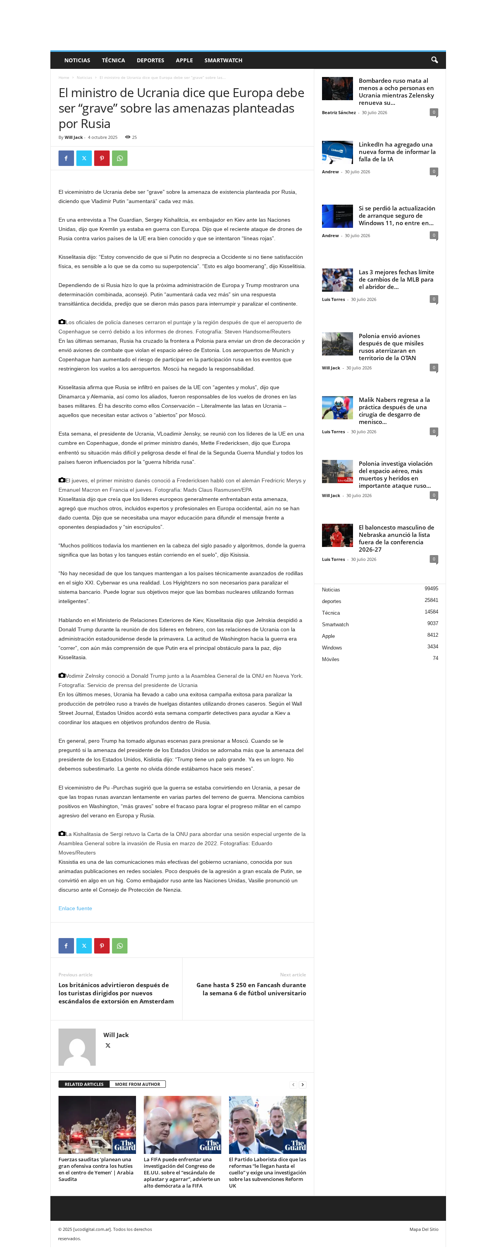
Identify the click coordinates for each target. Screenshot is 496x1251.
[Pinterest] (102, 158)
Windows (332, 648)
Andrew (330, 171)
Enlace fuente (75, 908)
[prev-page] (293, 1084)
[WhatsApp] (119, 158)
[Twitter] (84, 158)
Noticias (77, 60)
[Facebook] (66, 158)
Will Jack (74, 137)
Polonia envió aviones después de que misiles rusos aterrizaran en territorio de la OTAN (391, 347)
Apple (184, 60)
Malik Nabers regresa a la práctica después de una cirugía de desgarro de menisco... (394, 411)
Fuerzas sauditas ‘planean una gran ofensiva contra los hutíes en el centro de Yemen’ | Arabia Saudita (96, 1169)
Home (64, 77)
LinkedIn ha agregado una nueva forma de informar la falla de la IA (397, 151)
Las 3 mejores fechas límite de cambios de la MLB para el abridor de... (396, 279)
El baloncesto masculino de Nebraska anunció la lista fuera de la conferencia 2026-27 (396, 538)
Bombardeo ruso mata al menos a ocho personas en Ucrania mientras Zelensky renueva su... (396, 91)
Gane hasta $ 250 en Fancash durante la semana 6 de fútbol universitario (251, 989)
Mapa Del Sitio (424, 1229)
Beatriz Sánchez (339, 112)
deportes (150, 60)
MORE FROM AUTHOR (137, 1084)
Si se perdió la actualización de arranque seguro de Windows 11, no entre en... (397, 215)
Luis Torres (333, 299)
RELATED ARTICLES (84, 1084)
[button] (434, 60)
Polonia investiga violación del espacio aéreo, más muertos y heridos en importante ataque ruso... (396, 474)
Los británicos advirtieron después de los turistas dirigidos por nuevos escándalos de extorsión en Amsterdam (116, 993)
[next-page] (303, 1084)
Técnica (113, 60)
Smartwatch (224, 60)
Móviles (330, 659)
